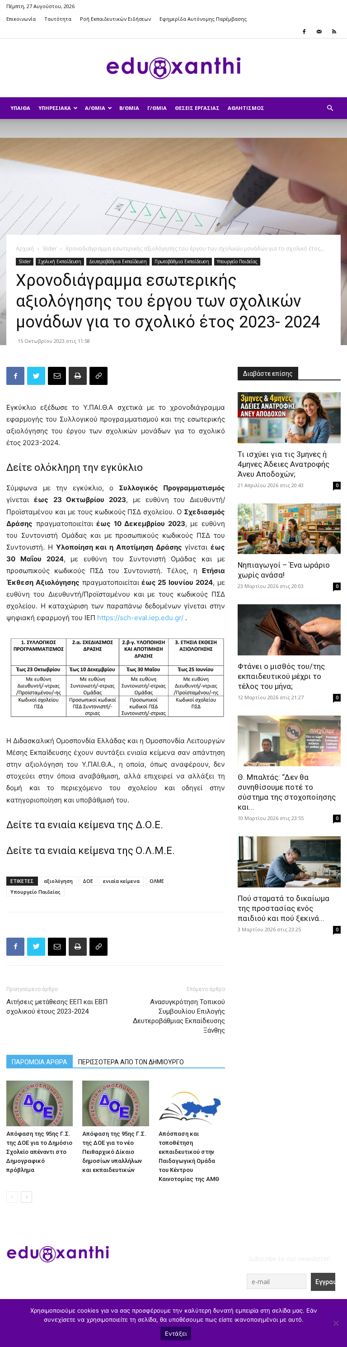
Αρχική (25, 248)
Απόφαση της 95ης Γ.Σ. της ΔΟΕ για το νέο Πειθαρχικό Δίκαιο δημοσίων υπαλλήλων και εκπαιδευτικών (114, 1151)
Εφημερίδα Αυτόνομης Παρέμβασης (203, 18)
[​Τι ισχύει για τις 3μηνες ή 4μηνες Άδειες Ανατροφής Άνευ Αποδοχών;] (289, 417)
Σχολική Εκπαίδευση (59, 261)
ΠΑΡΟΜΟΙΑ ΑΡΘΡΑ (39, 1062)
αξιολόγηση (58, 880)
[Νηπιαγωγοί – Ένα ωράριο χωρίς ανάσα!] (289, 529)
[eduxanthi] (173, 68)
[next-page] (26, 1197)
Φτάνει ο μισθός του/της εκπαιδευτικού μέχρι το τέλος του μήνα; (281, 676)
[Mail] (319, 31)
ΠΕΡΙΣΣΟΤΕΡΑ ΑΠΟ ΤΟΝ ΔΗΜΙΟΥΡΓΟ (131, 1062)
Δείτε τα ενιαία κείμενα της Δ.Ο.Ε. (85, 824)
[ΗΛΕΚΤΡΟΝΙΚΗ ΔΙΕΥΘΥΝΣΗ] (57, 376)
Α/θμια (95, 107)
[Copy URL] (98, 376)
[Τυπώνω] (78, 376)
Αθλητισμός (246, 107)
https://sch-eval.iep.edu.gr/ (141, 617)
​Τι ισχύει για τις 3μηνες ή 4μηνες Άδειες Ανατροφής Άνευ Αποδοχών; (283, 464)
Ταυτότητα (57, 18)
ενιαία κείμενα (121, 880)
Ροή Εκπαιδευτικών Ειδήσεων (115, 18)
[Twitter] (36, 376)
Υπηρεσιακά (54, 107)
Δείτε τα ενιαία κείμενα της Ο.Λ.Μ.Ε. (90, 850)
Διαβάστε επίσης (268, 373)
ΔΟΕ (88, 880)
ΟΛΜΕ (157, 880)
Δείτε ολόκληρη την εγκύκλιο (74, 467)
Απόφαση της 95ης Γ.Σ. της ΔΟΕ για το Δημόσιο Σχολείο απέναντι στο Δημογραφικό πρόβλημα (39, 1151)
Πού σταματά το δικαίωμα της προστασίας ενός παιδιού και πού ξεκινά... (283, 908)
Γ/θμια (157, 107)
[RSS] (334, 31)
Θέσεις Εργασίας (197, 107)
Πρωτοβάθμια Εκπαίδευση (182, 261)
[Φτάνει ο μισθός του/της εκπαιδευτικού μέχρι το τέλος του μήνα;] (289, 629)
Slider (49, 248)
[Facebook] (304, 31)
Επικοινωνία (21, 18)
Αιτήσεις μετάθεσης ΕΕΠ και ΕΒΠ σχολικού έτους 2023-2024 (57, 1006)
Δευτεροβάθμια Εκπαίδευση (118, 261)
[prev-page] (12, 1197)
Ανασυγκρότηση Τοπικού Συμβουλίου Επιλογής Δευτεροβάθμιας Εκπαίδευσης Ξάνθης (179, 1016)
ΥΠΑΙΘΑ (20, 107)
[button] (330, 108)
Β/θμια (129, 107)
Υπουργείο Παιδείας (237, 261)
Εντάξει (176, 1333)
